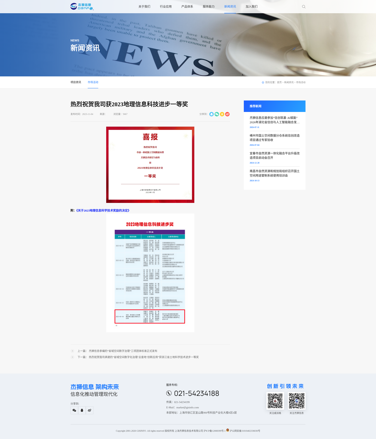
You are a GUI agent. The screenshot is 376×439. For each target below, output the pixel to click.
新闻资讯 (230, 6)
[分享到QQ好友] (211, 114)
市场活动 (93, 82)
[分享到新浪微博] (227, 114)
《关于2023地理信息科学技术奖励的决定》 (103, 210)
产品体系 (187, 6)
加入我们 (251, 6)
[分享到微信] (217, 114)
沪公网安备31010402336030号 (245, 431)
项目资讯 (75, 82)
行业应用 (166, 6)
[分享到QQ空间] (222, 114)
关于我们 (144, 6)
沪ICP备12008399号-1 (215, 431)
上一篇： (117, 351)
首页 (279, 82)
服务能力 (209, 6)
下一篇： (138, 357)
